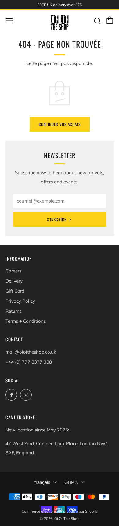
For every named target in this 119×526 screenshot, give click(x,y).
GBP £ (71, 482)
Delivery (14, 281)
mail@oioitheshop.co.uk (30, 352)
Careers (13, 271)
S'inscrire (56, 219)
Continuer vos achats (60, 124)
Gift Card (14, 291)
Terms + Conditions (25, 321)
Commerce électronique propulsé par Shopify (60, 511)
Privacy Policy (20, 301)
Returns (13, 311)
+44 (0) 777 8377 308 (28, 362)
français (42, 482)
